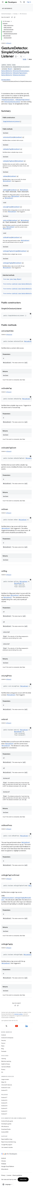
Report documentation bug (8, 1142)
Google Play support (6, 1144)
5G (2, 1072)
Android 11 (4, 1114)
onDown (5, 176)
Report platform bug (6, 1139)
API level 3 (8, 392)
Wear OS (3, 1082)
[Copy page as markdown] (21, 56)
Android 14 (4, 1105)
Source (3, 1043)
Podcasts (3, 1051)
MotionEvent (18, 137)
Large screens (5, 1079)
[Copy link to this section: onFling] (8, 571)
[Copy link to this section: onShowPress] (13, 826)
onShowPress (7, 237)
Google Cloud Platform (7, 1166)
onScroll (6, 220)
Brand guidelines (17, 1175)
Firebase (3, 1164)
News (2, 1046)
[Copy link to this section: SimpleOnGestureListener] (23, 309)
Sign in (29, 2)
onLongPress (7, 207)
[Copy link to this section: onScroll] (9, 720)
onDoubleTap (7, 149)
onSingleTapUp (8, 263)
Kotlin (24, 59)
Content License (18, 1014)
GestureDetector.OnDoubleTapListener (14, 73)
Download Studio (6, 1129)
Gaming (3, 1058)
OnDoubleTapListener (23, 100)
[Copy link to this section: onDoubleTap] (13, 388)
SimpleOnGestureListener (11, 121)
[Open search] (21, 2)
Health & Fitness (5, 1064)
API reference (7, 8)
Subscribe (23, 1179)
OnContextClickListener (12, 102)
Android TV (4, 1090)
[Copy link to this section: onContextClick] (15, 331)
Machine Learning (6, 1061)
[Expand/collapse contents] (11, 21)
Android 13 (4, 1108)
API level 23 (9, 334)
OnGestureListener (8, 100)
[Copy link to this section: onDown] (9, 509)
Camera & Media (5, 1066)
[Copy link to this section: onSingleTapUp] (14, 944)
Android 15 (4, 1103)
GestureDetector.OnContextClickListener (15, 71)
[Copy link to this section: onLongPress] (13, 676)
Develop (15, 14)
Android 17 (4, 1097)
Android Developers (6, 14)
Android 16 (4, 1100)
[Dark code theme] (31, 314)
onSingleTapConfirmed (10, 251)
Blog (2, 1048)
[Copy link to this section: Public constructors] (22, 303)
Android (3, 1035)
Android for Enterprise (7, 1037)
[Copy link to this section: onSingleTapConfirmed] (21, 875)
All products (4, 1169)
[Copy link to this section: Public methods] (18, 325)
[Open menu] (2, 2)
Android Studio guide (7, 1121)
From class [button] (12, 279)
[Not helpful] (14, 17)
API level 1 (8, 43)
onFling (5, 190)
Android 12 (4, 1111)
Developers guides (6, 1124)
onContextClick (8, 137)
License (9, 1175)
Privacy (3, 1069)
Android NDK (4, 1132)
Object (10, 69)
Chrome (3, 1161)
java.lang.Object (5, 79)
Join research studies (7, 1147)
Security (3, 1040)
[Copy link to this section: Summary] (12, 111)
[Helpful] (12, 17)
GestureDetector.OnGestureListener (13, 75)
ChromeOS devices (6, 1085)
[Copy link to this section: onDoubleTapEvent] (17, 448)
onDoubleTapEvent (9, 161)
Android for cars (5, 1087)
